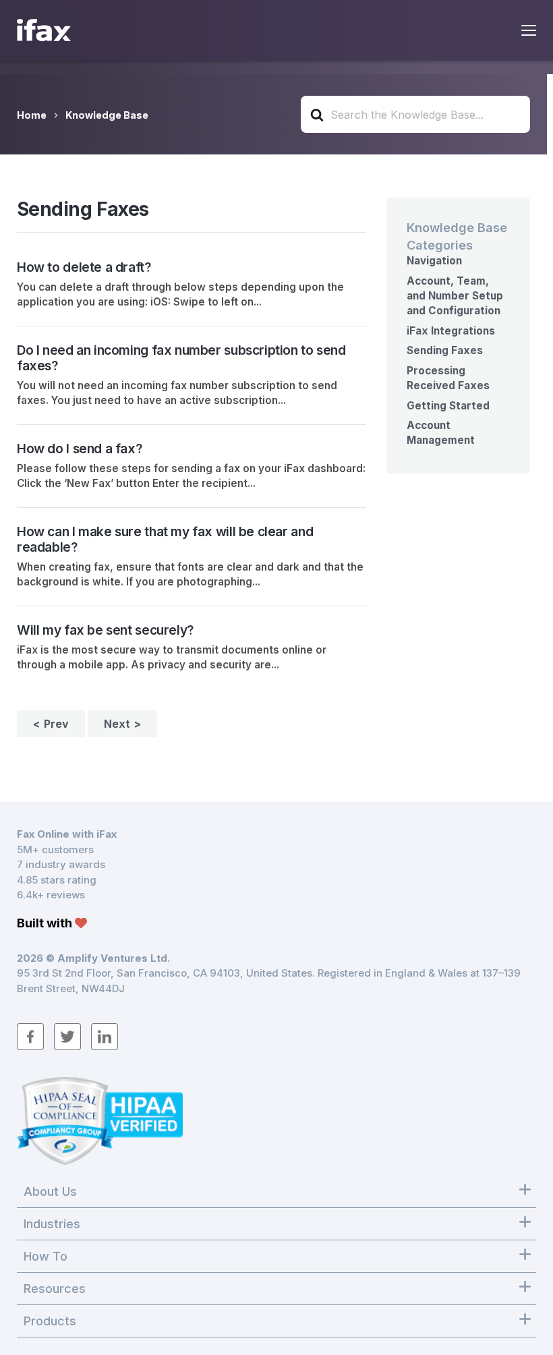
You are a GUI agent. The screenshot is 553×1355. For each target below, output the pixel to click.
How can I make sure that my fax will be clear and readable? (165, 539)
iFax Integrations (451, 330)
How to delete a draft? (84, 267)
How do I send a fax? (79, 448)
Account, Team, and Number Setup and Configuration (455, 296)
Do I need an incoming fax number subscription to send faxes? (181, 358)
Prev (56, 723)
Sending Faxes (445, 350)
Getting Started (448, 405)
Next (117, 723)
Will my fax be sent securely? (105, 630)
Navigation (434, 260)
